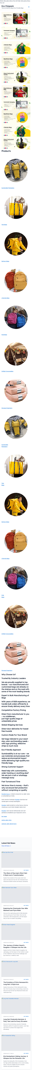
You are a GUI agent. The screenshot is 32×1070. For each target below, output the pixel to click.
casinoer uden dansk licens (9, 823)
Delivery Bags (5, 261)
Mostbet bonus (6, 794)
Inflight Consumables (7, 371)
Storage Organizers (7, 408)
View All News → (6, 846)
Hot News (26, 870)
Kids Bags (4, 334)
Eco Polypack (8, 6)
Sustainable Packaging (8, 188)
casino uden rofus (6, 820)
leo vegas (4, 816)
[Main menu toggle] (28, 7)
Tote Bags (4, 224)
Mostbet (17, 799)
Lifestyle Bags (5, 298)
